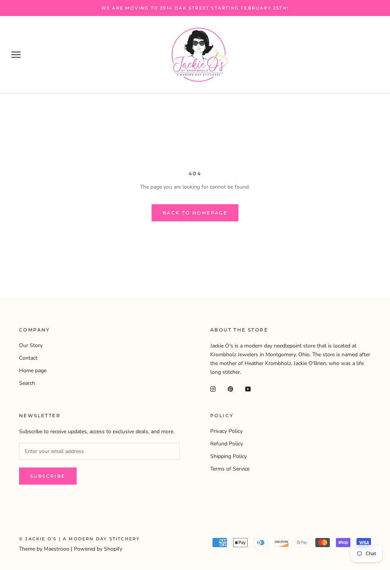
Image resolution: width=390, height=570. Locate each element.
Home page (32, 370)
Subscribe (48, 476)
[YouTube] (248, 388)
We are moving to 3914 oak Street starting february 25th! (195, 8)
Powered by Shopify (98, 548)
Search (27, 383)
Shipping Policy (228, 456)
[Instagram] (213, 388)
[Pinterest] (230, 388)
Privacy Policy (226, 431)
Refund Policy (226, 443)
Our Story (31, 345)
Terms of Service (229, 468)
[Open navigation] (16, 54)
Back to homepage (195, 213)
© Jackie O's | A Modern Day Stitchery (79, 538)
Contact (28, 358)
